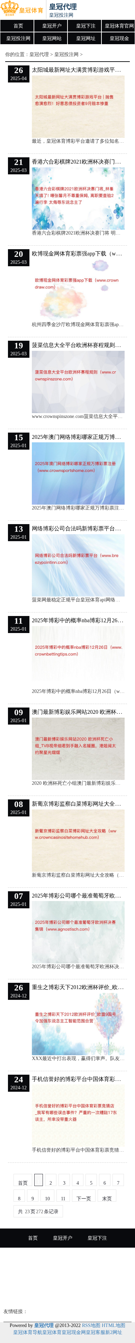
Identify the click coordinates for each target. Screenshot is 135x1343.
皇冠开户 (52, 26)
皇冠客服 (95, 1332)
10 (47, 1198)
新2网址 (113, 1332)
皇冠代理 (39, 54)
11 (63, 1198)
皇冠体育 (67, 1295)
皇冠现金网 (74, 1332)
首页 (18, 26)
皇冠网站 (52, 38)
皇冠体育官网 (119, 26)
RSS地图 (91, 1325)
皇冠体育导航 (27, 1332)
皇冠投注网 (18, 38)
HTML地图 (113, 1325)
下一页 (83, 1198)
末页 (107, 1198)
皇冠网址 (86, 38)
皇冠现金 (119, 38)
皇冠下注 (86, 26)
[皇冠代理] (21, 9)
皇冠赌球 (102, 1276)
